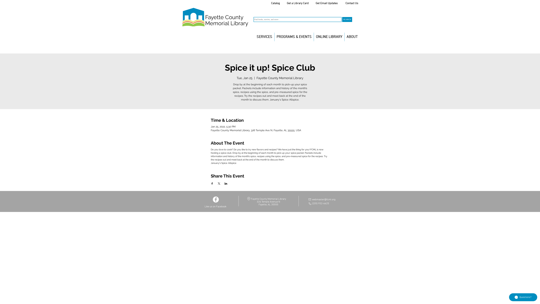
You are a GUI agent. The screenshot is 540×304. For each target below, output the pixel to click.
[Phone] (310, 203)
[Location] (249, 199)
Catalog (275, 3)
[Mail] (310, 199)
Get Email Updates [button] (327, 3)
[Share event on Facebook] (212, 183)
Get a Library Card (298, 3)
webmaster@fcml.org (323, 199)
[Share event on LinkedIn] (226, 183)
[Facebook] (216, 199)
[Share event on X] (219, 183)
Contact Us (352, 3)
